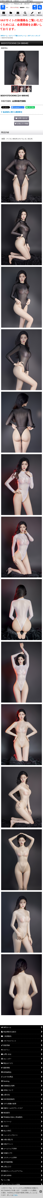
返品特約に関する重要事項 (12, 112)
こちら (15, 1195)
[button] (3, 7)
